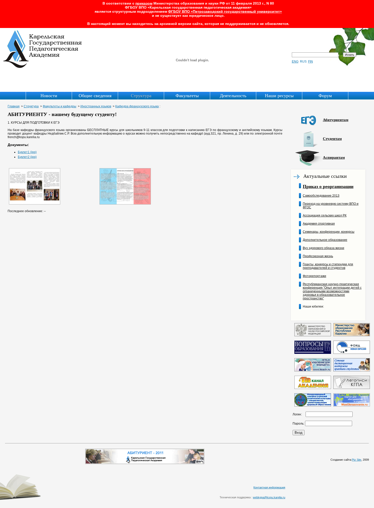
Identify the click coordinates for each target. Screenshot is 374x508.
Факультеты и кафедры (59, 106)
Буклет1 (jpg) (27, 152)
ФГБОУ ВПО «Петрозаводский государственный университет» (225, 11)
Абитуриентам (335, 120)
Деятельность (233, 95)
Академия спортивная (319, 223)
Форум (325, 95)
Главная (14, 106)
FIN (310, 61)
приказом (143, 3)
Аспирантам (334, 157)
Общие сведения (95, 95)
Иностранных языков (95, 106)
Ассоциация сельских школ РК (325, 215)
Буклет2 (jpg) (27, 157)
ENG (295, 61)
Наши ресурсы (279, 95)
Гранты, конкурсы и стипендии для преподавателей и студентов (328, 266)
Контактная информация (269, 487)
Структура (141, 95)
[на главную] (42, 67)
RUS (303, 61)
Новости (48, 95)
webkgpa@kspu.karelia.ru (269, 497)
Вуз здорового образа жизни (323, 248)
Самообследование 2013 (321, 195)
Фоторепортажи (314, 276)
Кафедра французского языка (137, 106)
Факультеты (187, 95)
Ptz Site (356, 459)
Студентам (332, 139)
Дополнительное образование (325, 240)
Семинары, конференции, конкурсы (328, 232)
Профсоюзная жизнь (318, 256)
